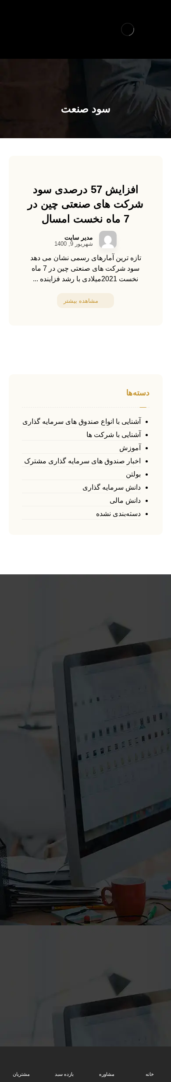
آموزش (130, 447)
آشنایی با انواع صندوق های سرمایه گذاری (81, 421)
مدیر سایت (78, 237)
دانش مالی (125, 500)
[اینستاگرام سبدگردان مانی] (31, 20)
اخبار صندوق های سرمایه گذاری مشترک (82, 461)
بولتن (133, 474)
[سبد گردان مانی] (128, 29)
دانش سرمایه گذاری (111, 487)
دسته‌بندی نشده (118, 513)
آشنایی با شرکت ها (113, 434)
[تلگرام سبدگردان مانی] (16, 20)
